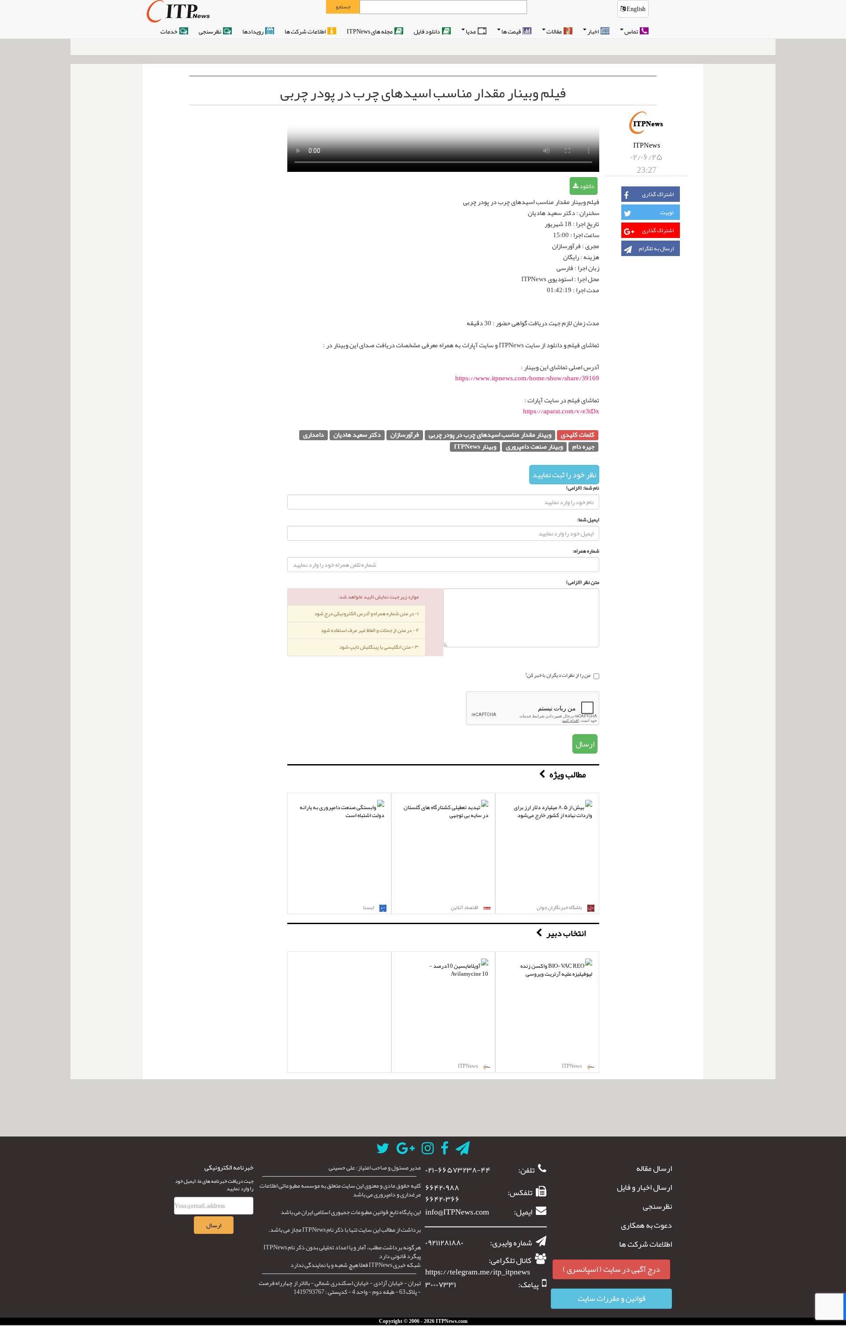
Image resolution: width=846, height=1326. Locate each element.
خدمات (169, 31)
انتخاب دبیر (566, 933)
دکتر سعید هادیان (357, 435)
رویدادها (253, 31)
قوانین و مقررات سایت (612, 1298)
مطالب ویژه (567, 774)
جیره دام (583, 447)
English (636, 9)
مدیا (471, 31)
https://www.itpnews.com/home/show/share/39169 (527, 378)
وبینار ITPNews (475, 447)
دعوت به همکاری (646, 1225)
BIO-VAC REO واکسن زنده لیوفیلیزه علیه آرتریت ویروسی (556, 970)
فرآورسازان (404, 435)
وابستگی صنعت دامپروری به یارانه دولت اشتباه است (342, 811)
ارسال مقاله (654, 1168)
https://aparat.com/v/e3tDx (561, 411)
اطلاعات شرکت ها (306, 31)
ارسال (584, 744)
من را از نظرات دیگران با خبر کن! (557, 676)
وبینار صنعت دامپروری (534, 447)
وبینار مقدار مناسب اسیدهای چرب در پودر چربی (490, 435)
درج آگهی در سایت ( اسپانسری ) (611, 1269)
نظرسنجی (210, 31)
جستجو (343, 6)
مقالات (554, 31)
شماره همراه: (586, 551)
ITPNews (646, 145)
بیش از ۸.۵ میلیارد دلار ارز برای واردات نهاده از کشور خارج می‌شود (553, 811)
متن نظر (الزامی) (582, 582)
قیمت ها (511, 31)
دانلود (586, 186)
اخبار (593, 31)
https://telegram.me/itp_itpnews (477, 1272)
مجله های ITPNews (370, 31)
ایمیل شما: (588, 520)
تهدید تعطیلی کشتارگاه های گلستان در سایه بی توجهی (446, 811)
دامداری (313, 435)
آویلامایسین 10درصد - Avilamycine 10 (458, 970)
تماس (631, 31)
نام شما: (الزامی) (582, 488)
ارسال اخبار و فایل (644, 1187)
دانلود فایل (427, 31)
